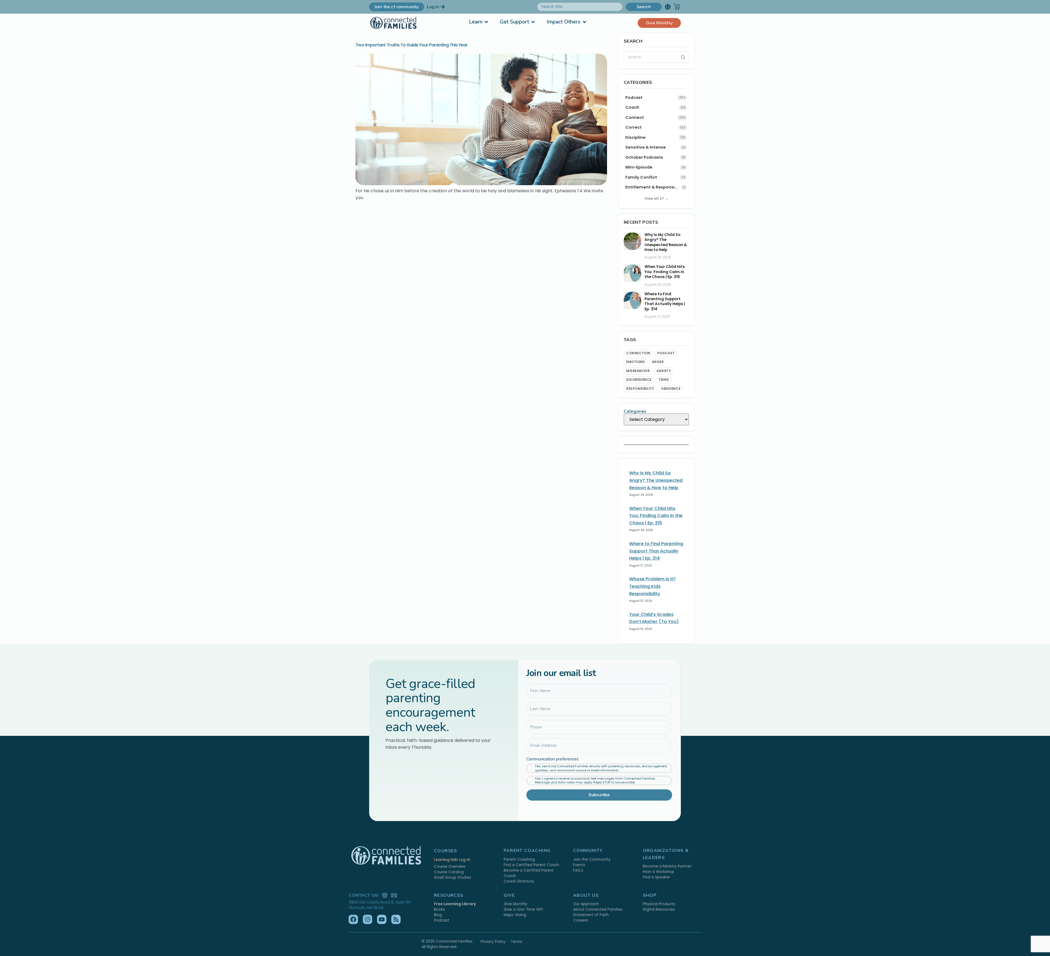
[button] (667, 6)
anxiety (664, 371)
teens (663, 379)
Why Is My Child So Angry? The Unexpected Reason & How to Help (665, 242)
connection (638, 353)
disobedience (639, 379)
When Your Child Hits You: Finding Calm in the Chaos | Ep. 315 (664, 271)
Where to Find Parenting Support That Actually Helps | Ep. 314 (664, 302)
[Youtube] (381, 919)
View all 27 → (656, 198)
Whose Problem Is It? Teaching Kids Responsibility (652, 586)
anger (658, 362)
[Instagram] (367, 919)
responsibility (640, 388)
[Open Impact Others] (584, 22)
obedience (670, 388)
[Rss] (396, 919)
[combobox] (579, 7)
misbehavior (638, 371)
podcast (666, 353)
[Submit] (683, 57)
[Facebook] (353, 919)
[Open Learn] (486, 22)
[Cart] (676, 6)
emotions (635, 362)
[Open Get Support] (533, 22)
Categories (635, 411)
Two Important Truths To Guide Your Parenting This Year (411, 45)
